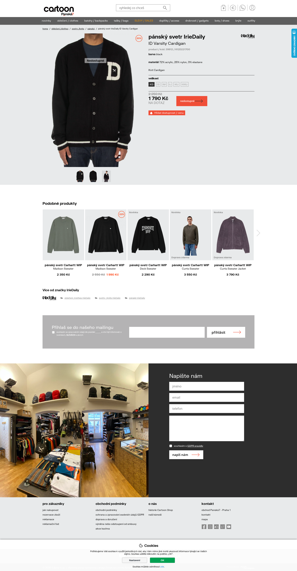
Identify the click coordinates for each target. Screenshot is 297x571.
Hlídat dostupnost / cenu (168, 112)
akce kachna (103, 528)
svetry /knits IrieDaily (110, 298)
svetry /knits (78, 28)
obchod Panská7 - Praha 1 (216, 510)
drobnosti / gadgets (197, 20)
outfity (251, 20)
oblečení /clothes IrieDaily (77, 298)
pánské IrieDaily (137, 298)
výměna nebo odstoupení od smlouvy (116, 524)
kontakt (206, 514)
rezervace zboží (51, 514)
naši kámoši (154, 514)
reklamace (48, 519)
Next (258, 233)
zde (162, 566)
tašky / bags (121, 20)
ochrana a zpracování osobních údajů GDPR (120, 514)
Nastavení (134, 560)
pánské (91, 28)
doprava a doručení (106, 519)
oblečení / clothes (67, 20)
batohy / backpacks (96, 20)
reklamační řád (51, 524)
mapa (205, 519)
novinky (46, 20)
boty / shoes (222, 20)
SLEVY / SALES (144, 20)
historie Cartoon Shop (160, 510)
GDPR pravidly (195, 445)
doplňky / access (169, 20)
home (45, 28)
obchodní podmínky (106, 510)
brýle (238, 20)
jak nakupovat (50, 510)
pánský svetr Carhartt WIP (63, 266)
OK (162, 560)
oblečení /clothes (60, 28)
